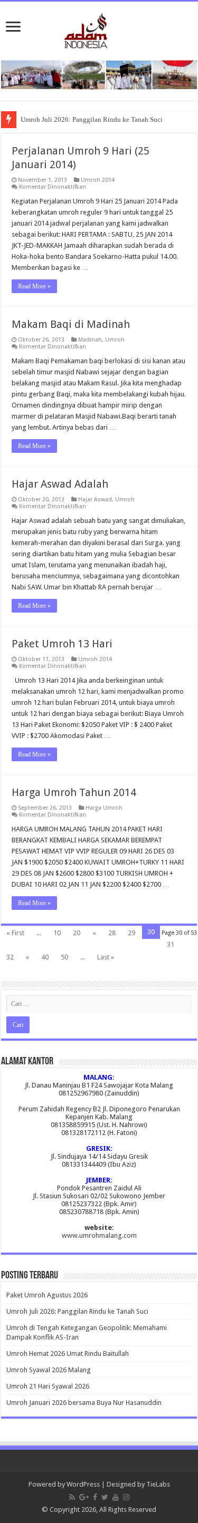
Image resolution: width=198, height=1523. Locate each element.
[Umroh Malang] (99, 28)
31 (170, 944)
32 (10, 957)
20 (76, 933)
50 (64, 957)
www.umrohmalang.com (99, 1235)
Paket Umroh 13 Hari (62, 643)
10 (57, 933)
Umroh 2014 (98, 180)
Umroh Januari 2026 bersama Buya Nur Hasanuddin (84, 1402)
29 (131, 933)
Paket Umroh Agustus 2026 (47, 1295)
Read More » (34, 286)
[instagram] (126, 1497)
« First (15, 933)
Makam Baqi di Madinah (71, 324)
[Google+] (84, 1497)
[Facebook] (95, 1497)
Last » (105, 957)
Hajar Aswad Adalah (60, 484)
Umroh (115, 339)
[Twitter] (104, 1497)
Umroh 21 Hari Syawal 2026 (47, 1386)
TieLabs (158, 1484)
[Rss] (72, 1497)
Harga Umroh (104, 807)
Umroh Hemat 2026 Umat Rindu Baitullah (67, 1353)
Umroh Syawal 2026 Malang (48, 1370)
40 (45, 957)
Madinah (90, 339)
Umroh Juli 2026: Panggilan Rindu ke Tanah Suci (92, 119)
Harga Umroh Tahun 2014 (74, 792)
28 (112, 933)
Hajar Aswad (95, 499)
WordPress (83, 1484)
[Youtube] (115, 1497)
